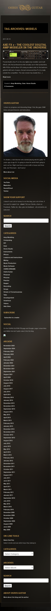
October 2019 (8, 380)
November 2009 (9, 515)
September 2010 (9, 498)
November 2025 (9, 346)
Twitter (6, 191)
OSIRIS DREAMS (9, 269)
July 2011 (7, 478)
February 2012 (9, 458)
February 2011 (9, 492)
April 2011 (7, 486)
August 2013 (8, 412)
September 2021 (9, 371)
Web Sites (7, 306)
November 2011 (9, 466)
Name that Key (9, 540)
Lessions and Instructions (13, 257)
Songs (6, 289)
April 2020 (7, 377)
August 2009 (8, 524)
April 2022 (7, 357)
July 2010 (7, 501)
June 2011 (7, 481)
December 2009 (9, 512)
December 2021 (9, 366)
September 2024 (9, 348)
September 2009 (9, 521)
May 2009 (7, 530)
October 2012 (8, 435)
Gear (24, 83)
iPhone (6, 254)
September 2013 (9, 409)
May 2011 (7, 484)
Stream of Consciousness (13, 292)
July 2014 (7, 392)
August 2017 (8, 389)
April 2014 (7, 394)
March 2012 (8, 455)
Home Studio (31, 83)
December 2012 (9, 429)
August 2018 (8, 383)
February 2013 (9, 423)
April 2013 (7, 417)
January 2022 (8, 363)
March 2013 (8, 420)
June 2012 (7, 446)
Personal (7, 275)
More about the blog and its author (16, 597)
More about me (9, 172)
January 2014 (8, 400)
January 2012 (8, 461)
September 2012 (9, 438)
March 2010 (8, 507)
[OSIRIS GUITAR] (5, 335)
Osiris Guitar (8, 272)
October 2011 (8, 469)
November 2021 (9, 369)
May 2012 (7, 449)
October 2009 (8, 518)
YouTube (7, 182)
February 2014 (9, 397)
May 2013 (7, 415)
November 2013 (9, 406)
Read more (7, 77)
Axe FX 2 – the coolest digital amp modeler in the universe (25, 46)
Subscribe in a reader (11, 317)
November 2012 (9, 432)
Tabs (5, 295)
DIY (5, 243)
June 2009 (7, 527)
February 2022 (9, 360)
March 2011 (8, 489)
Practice (6, 280)
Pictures (6, 277)
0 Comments (8, 86)
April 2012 (7, 452)
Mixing (6, 260)
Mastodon (7, 185)
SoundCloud (8, 188)
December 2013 (9, 403)
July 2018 (7, 386)
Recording (7, 286)
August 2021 (8, 374)
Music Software (9, 266)
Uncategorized (9, 298)
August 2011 (8, 475)
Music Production (10, 263)
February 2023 (9, 354)
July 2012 (7, 443)
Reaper (6, 283)
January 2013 (8, 426)
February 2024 (9, 351)
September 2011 (9, 472)
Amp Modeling (16, 83)
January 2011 (8, 495)
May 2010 (7, 504)
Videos (6, 303)
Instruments (8, 252)
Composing (8, 240)
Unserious (7, 300)
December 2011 (9, 463)
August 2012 (8, 440)
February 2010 (9, 509)
